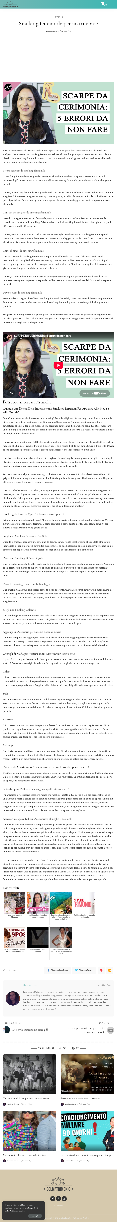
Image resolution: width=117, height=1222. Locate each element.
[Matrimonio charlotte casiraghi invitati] (29, 1131)
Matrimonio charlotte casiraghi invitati (24, 1155)
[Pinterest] (101, 970)
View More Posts (104, 985)
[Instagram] (64, 1198)
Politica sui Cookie (80, 1218)
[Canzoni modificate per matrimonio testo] (29, 1074)
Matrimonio (59, 17)
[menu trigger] (110, 4)
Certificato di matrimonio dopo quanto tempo (86, 1155)
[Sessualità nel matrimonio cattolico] (87, 1074)
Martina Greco (52, 31)
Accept (35, 1216)
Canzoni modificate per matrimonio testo (26, 1098)
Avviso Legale (65, 1218)
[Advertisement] (58, 58)
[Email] (109, 970)
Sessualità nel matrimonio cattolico (80, 1098)
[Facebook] (52, 1198)
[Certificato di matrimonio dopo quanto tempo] (87, 1131)
